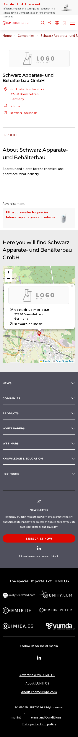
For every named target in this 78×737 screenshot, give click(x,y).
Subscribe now (39, 538)
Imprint (15, 717)
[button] (39, 333)
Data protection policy (39, 724)
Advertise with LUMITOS (37, 675)
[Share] (50, 22)
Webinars (11, 443)
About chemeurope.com (39, 692)
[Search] (43, 22)
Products (11, 413)
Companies (11, 398)
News (7, 383)
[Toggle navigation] (72, 23)
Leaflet (46, 361)
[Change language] (57, 22)
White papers (14, 428)
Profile (11, 135)
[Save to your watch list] (64, 23)
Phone (15, 106)
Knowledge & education (23, 458)
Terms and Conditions (45, 717)
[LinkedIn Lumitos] (39, 658)
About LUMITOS (37, 683)
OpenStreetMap (65, 361)
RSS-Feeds (11, 473)
